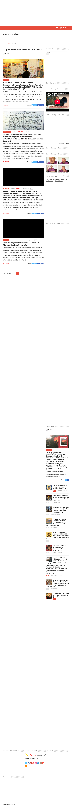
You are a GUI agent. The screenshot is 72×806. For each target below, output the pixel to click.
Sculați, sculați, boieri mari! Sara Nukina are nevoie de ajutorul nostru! (61, 595)
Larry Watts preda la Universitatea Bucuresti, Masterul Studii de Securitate (21, 244)
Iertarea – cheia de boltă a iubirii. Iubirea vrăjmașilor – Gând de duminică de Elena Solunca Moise (61, 509)
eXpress (18, 80)
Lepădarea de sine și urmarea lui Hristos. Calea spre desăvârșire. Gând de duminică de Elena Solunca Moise (57, 536)
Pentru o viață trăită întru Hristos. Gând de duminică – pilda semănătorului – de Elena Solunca (61, 498)
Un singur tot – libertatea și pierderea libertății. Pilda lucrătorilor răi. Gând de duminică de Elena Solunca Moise (57, 583)
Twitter (35, 105)
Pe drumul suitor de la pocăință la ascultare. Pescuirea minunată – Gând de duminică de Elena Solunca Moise (56, 522)
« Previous (7, 273)
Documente (8, 131)
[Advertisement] (36, 12)
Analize (50, 450)
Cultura (7, 80)
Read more (6, 105)
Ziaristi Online (11, 33)
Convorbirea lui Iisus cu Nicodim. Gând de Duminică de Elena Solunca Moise (60, 548)
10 (33, 80)
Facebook (41, 105)
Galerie (6, 188)
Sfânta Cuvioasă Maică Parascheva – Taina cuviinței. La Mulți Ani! (60, 487)
